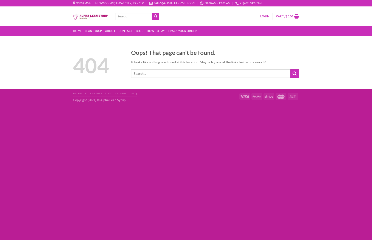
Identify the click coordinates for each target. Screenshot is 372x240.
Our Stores (93, 93)
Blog (140, 31)
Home (77, 31)
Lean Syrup (93, 31)
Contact (125, 31)
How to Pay (156, 31)
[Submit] (155, 16)
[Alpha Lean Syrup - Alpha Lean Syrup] (91, 16)
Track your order (182, 31)
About (110, 31)
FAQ (134, 93)
